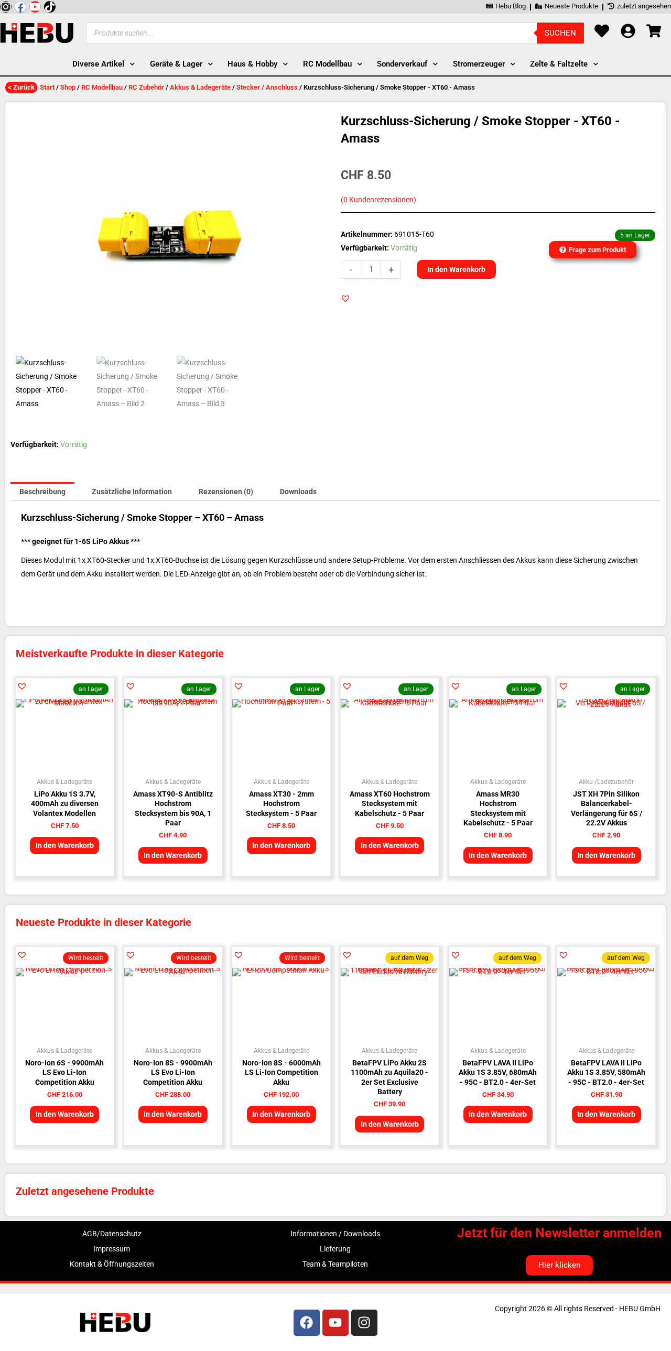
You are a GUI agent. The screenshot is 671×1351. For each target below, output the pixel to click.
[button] (345, 298)
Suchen (560, 33)
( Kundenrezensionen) (378, 200)
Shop (67, 87)
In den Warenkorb (456, 269)
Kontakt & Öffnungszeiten (112, 1264)
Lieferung (335, 1249)
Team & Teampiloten (335, 1264)
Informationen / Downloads (335, 1233)
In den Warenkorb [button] (65, 845)
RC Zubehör (146, 87)
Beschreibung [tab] (42, 491)
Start (47, 87)
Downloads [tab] (298, 491)
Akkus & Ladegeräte (200, 87)
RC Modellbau (102, 87)
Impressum (111, 1249)
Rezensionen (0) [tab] (226, 491)
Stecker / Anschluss (267, 87)
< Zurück (21, 87)
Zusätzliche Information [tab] (132, 491)
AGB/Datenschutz (112, 1233)
